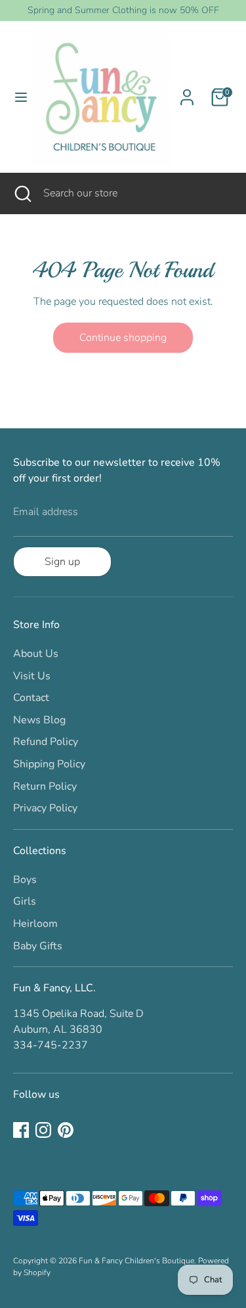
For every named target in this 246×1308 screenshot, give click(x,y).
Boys (25, 879)
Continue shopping (123, 337)
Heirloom (35, 923)
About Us (35, 653)
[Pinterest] (65, 1130)
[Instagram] (43, 1130)
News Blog (39, 720)
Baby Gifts (37, 946)
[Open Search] (21, 193)
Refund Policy (45, 741)
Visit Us (32, 676)
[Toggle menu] (17, 97)
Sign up (62, 561)
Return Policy (45, 786)
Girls (24, 901)
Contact (31, 697)
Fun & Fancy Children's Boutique (136, 1260)
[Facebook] (21, 1130)
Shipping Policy (49, 764)
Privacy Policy (45, 808)
